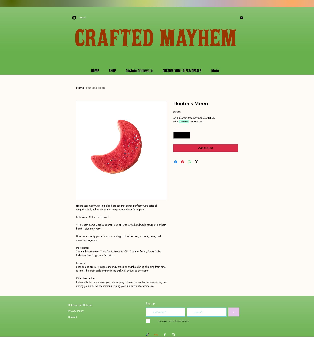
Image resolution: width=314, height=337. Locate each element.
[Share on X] (196, 162)
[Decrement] (176, 135)
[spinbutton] (181, 135)
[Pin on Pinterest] (182, 162)
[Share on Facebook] (176, 162)
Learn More (196, 121)
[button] (241, 17)
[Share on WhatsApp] (189, 162)
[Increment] (187, 135)
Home (80, 87)
